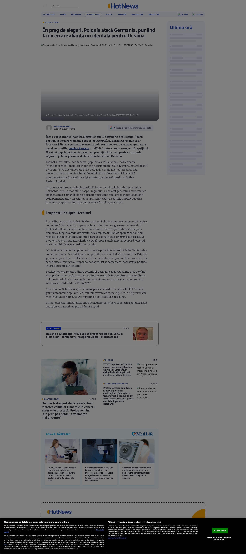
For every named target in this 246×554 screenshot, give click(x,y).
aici (5, 544)
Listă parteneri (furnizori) (117, 538)
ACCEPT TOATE (220, 530)
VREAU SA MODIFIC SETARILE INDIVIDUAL (219, 538)
